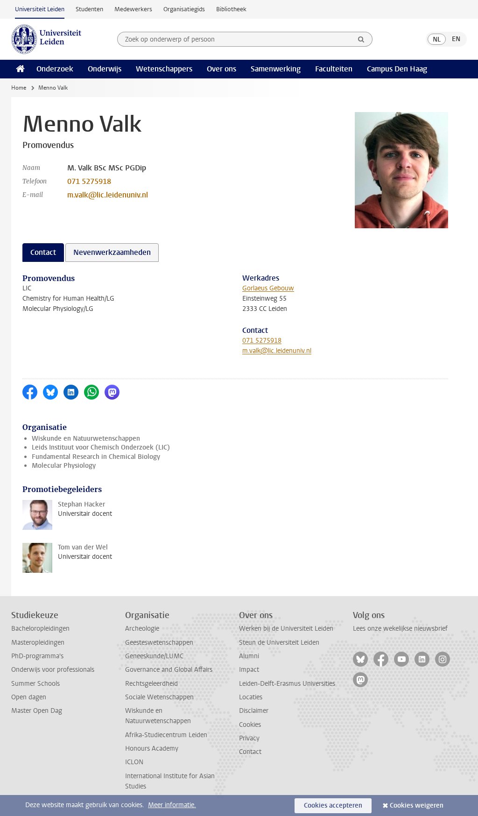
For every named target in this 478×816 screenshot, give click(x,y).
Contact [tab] (43, 252)
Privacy (249, 738)
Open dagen (28, 697)
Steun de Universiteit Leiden (279, 642)
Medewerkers (133, 9)
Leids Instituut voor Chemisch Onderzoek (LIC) (101, 447)
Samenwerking (276, 69)
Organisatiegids (184, 9)
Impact (249, 669)
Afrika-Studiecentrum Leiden (166, 735)
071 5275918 (89, 181)
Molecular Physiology (64, 465)
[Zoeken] (361, 39)
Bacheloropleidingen (40, 628)
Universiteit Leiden (39, 9)
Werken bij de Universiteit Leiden (286, 628)
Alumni (249, 656)
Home (18, 87)
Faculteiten (333, 69)
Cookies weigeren (416, 805)
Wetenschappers (164, 69)
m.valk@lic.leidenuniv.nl (107, 195)
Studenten (89, 9)
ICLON (134, 762)
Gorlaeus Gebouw (268, 288)
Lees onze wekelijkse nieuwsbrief (400, 628)
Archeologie (142, 628)
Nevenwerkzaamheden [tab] (112, 252)
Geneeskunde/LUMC (154, 656)
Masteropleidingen (37, 642)
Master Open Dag (36, 710)
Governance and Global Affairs (168, 669)
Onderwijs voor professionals (52, 669)
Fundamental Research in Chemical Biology (96, 456)
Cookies (250, 724)
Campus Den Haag (397, 69)
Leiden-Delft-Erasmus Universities (287, 683)
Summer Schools (35, 683)
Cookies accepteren (333, 805)
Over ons (221, 69)
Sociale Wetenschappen (159, 697)
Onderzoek (54, 69)
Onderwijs (104, 69)
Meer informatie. (172, 805)
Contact (250, 751)
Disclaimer (253, 710)
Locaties (250, 697)
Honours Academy (151, 748)
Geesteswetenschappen (159, 642)
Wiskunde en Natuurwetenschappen (86, 438)
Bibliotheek (231, 9)
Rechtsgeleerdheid (151, 683)
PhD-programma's (37, 656)
